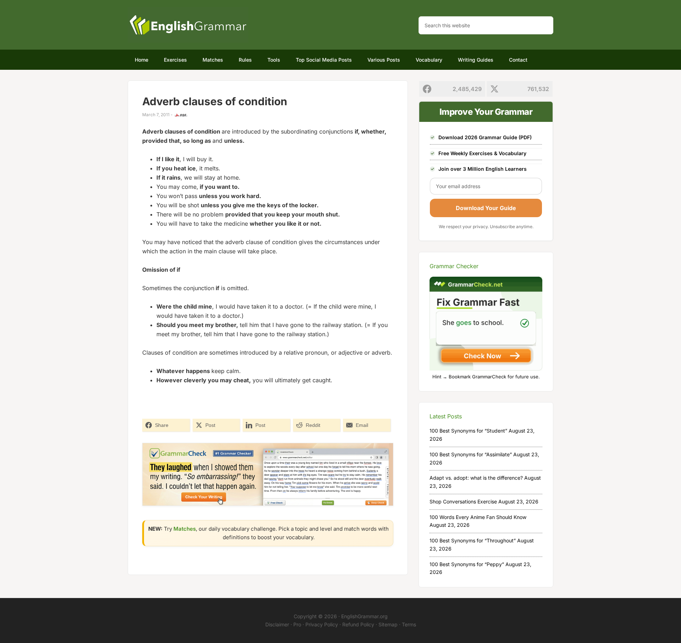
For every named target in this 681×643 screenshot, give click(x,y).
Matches (184, 528)
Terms (409, 624)
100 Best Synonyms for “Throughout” (473, 540)
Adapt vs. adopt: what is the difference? (476, 478)
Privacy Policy (321, 624)
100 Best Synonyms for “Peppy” (467, 564)
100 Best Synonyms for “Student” (468, 431)
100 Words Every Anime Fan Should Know (478, 517)
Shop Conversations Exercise (463, 501)
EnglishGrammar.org (364, 616)
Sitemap (388, 624)
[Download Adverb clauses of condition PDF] (181, 115)
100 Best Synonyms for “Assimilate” (471, 454)
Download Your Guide (486, 207)
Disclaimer (277, 624)
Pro (297, 624)
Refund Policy (358, 624)
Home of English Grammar (188, 25)
